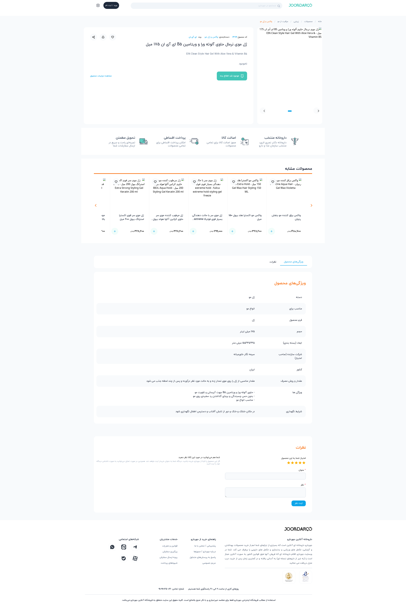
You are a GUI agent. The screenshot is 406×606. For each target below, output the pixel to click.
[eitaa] (123, 547)
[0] (98, 6)
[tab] (290, 111)
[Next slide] (263, 110)
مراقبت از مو (283, 21)
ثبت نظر (299, 503)
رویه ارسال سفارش (168, 557)
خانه (320, 21)
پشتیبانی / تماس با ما (205, 545)
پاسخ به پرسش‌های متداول (203, 557)
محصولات (308, 21)
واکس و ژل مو (266, 21)
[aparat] (135, 558)
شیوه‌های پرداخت (169, 563)
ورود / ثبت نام (111, 5)
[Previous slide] (316, 110)
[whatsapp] (112, 547)
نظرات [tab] (273, 262)
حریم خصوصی (209, 563)
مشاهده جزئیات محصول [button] (101, 76)
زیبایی (296, 21)
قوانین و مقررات (169, 545)
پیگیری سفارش (170, 551)
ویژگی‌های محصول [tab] (293, 261)
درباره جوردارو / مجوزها (205, 551)
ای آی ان (193, 37)
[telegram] (135, 547)
